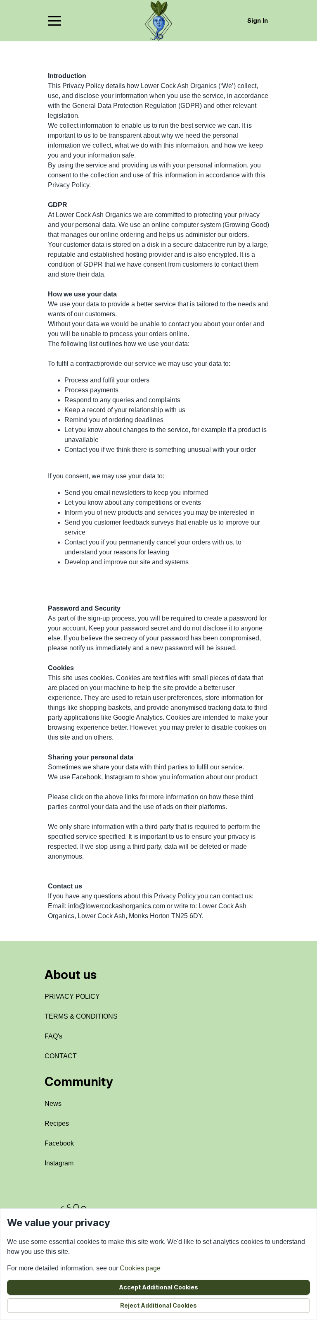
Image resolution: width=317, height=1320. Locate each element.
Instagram (118, 777)
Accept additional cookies (158, 1287)
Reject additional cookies (158, 1305)
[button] (54, 21)
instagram (59, 1163)
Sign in (257, 20)
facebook (59, 1143)
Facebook (86, 777)
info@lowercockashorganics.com (116, 905)
